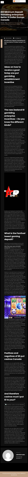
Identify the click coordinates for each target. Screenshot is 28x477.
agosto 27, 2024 (1, 43)
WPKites (22, 473)
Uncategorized (18, 38)
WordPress (14, 473)
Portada (2, 23)
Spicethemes (14, 475)
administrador (8, 38)
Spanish (17, 1)
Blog (6, 23)
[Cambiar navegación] (2, 2)
